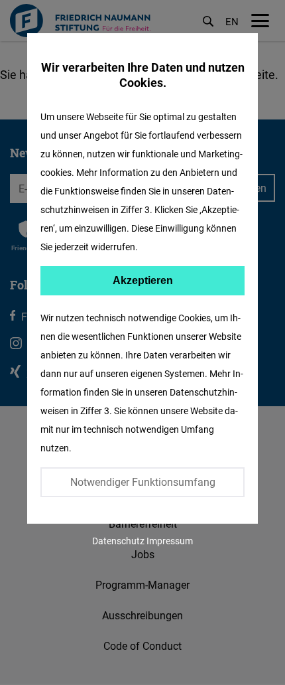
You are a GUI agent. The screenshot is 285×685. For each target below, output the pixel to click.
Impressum (169, 540)
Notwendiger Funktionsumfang (142, 482)
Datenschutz (118, 540)
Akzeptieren (143, 280)
